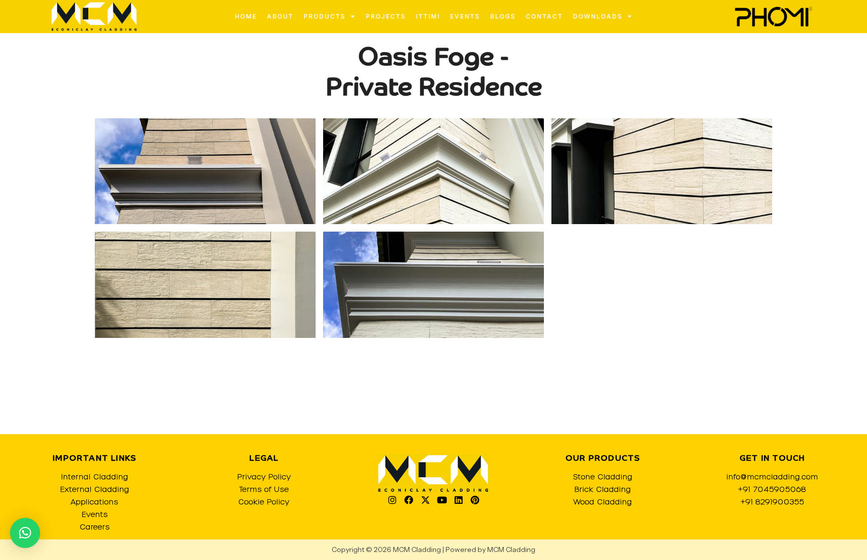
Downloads (598, 16)
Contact (544, 16)
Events (465, 16)
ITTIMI (428, 16)
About (280, 16)
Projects (386, 16)
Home (246, 16)
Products (325, 16)
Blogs (503, 16)
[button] (25, 533)
